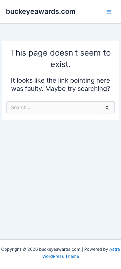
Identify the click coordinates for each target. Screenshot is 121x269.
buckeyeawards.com (40, 11)
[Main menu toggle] (109, 12)
